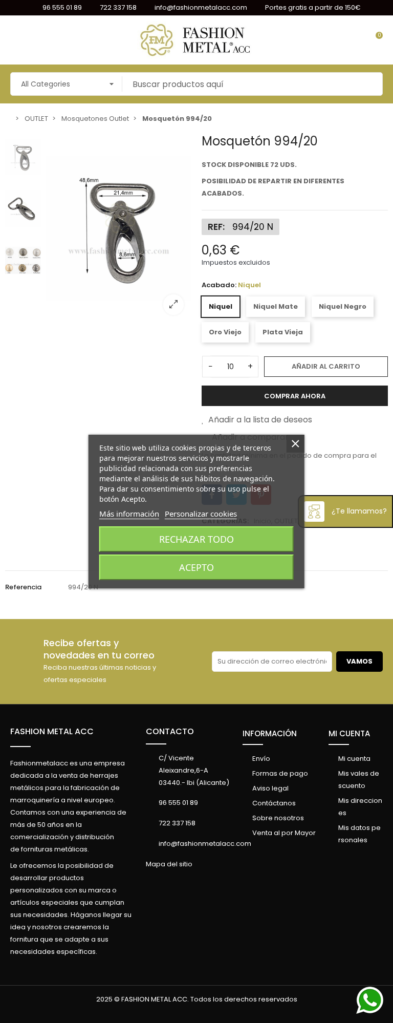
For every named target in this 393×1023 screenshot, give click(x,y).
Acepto (196, 567)
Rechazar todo (196, 539)
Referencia (23, 587)
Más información (129, 513)
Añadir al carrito (326, 366)
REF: (216, 227)
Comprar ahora (294, 396)
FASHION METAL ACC (52, 731)
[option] (118, 228)
